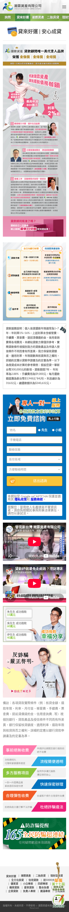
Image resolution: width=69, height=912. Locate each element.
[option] (19, 612)
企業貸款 (13, 891)
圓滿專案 (45, 891)
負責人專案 (29, 891)
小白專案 (28, 884)
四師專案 (43, 884)
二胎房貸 (53, 17)
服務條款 (37, 499)
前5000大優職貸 (52, 880)
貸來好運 (23, 17)
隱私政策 (21, 499)
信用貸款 (34, 880)
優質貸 (14, 884)
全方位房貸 (17, 880)
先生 (44, 430)
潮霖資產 (38, 17)
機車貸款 (14, 887)
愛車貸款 (29, 887)
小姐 (58, 430)
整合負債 (44, 887)
